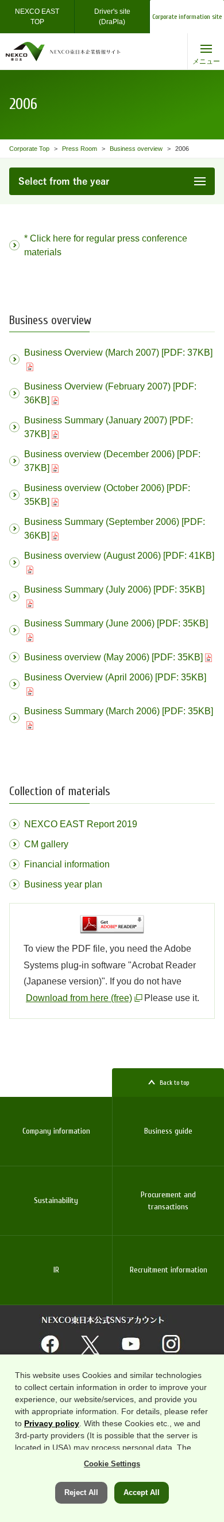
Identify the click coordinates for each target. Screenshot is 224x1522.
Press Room (79, 148)
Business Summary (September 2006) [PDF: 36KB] (114, 528)
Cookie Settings (112, 1463)
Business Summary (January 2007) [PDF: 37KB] (108, 427)
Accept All (141, 1492)
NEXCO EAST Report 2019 (80, 824)
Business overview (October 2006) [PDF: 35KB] (107, 495)
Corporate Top (29, 148)
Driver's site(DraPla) (112, 16)
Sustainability (56, 1200)
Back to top (174, 1083)
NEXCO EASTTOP (37, 16)
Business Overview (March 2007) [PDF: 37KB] (118, 352)
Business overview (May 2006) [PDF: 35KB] (113, 657)
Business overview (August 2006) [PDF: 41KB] (119, 555)
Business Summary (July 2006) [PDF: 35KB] (114, 589)
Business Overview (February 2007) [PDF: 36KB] (110, 393)
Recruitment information (168, 1270)
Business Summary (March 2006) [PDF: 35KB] (118, 711)
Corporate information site (187, 17)
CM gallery (46, 844)
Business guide (168, 1131)
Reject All (81, 1492)
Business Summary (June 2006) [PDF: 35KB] (116, 623)
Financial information (67, 864)
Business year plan (63, 884)
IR (56, 1270)
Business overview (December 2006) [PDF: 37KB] (112, 461)
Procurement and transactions (168, 1201)
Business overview (136, 148)
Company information (56, 1131)
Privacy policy (51, 1423)
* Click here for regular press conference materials (105, 245)
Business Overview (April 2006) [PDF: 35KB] (115, 677)
